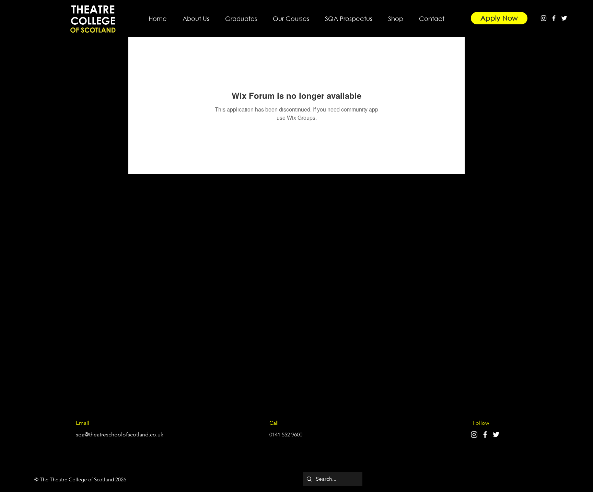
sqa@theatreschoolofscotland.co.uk (119, 434)
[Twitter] (564, 18)
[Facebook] (554, 18)
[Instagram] (543, 18)
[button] (196, 15)
